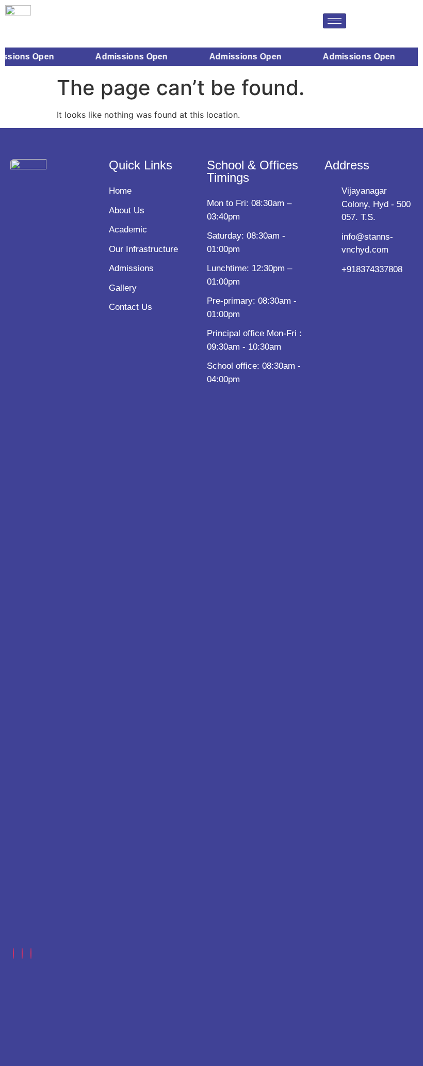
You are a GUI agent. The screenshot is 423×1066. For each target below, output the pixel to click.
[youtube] (30, 953)
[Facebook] (13, 953)
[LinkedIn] (22, 953)
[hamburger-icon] (334, 20)
